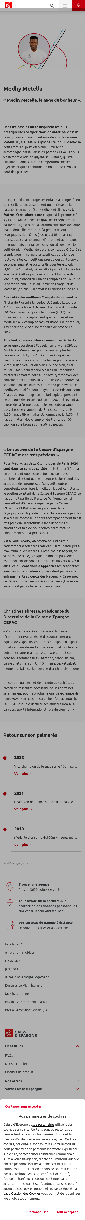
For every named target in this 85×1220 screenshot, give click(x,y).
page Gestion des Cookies (21, 1193)
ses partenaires (43, 1124)
